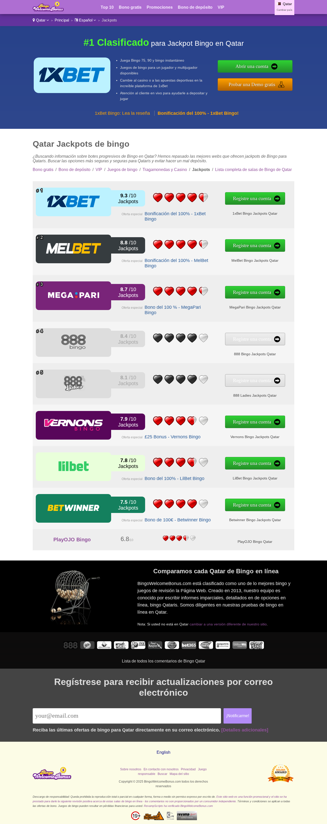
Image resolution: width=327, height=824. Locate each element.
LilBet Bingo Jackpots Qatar (255, 478)
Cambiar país (284, 9)
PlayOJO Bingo (72, 539)
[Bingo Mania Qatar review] (256, 647)
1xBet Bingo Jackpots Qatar (254, 213)
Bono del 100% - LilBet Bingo (174, 478)
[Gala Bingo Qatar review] (87, 647)
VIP (221, 7)
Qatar (40, 20)
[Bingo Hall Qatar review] (172, 647)
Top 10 (107, 7)
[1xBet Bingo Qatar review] (73, 207)
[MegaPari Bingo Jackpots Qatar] (181, 299)
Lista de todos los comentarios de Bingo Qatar (163, 661)
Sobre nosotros (130, 769)
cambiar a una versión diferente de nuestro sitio (228, 624)
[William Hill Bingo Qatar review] (239, 647)
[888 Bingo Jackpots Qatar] (181, 346)
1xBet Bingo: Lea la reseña (122, 113)
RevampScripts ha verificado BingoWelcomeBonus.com (178, 805)
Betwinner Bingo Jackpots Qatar (255, 520)
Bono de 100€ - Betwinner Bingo (178, 519)
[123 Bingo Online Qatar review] (138, 647)
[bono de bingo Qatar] (48, 10)
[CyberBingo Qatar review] (104, 647)
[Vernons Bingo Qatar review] (73, 431)
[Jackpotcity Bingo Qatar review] (223, 647)
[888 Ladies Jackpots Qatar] (181, 387)
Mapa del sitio (179, 774)
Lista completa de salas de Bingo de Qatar (253, 169)
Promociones (160, 7)
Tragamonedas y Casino (165, 169)
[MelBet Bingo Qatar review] (73, 255)
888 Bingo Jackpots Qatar (255, 354)
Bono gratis (130, 7)
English (163, 752)
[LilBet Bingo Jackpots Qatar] (181, 470)
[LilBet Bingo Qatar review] (74, 472)
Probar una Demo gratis (252, 84)
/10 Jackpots (128, 198)
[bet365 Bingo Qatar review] (189, 647)
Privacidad (188, 769)
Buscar (162, 774)
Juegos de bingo (122, 169)
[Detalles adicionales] (244, 730)
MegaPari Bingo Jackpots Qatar (255, 307)
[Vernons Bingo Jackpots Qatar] (181, 429)
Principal (62, 20)
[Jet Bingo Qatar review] (121, 647)
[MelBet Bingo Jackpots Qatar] (181, 252)
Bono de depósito (195, 7)
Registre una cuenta (252, 198)
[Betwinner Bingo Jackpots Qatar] (181, 512)
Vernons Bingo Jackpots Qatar (254, 437)
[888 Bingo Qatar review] (70, 647)
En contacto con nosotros (161, 769)
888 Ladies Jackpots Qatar (255, 395)
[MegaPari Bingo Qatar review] (73, 301)
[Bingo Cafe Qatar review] (206, 647)
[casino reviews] (52, 778)
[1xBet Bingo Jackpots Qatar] (181, 205)
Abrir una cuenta (252, 66)
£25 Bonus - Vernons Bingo (173, 436)
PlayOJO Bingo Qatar (255, 542)
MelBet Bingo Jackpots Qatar (254, 260)
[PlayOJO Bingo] (179, 540)
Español (86, 20)
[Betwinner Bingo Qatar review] (73, 514)
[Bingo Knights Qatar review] (155, 647)
